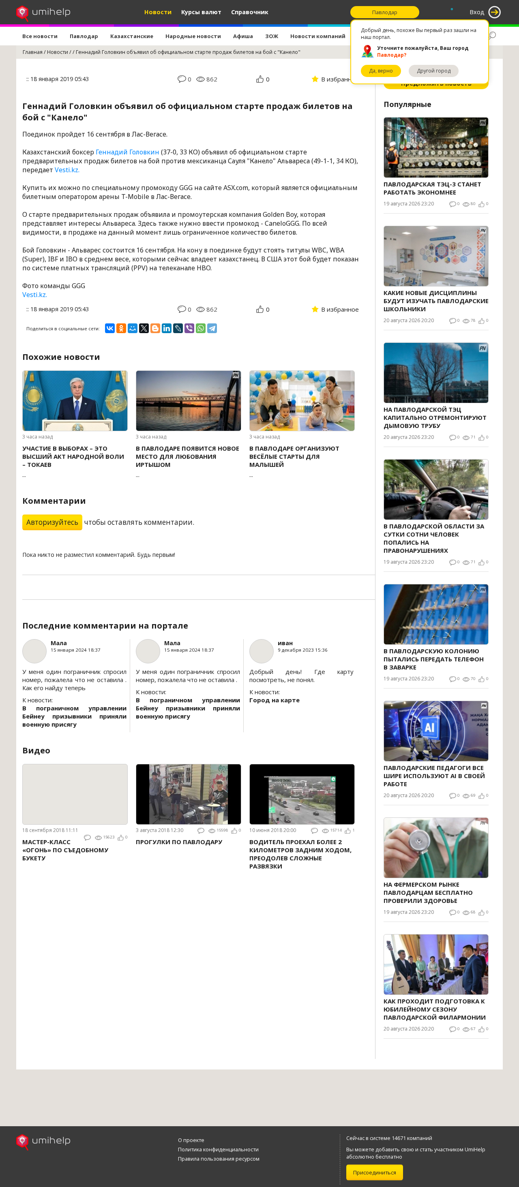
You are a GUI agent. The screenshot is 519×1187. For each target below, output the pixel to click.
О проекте (191, 1140)
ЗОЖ (271, 36)
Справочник (249, 12)
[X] (144, 328)
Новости (158, 12)
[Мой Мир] (132, 328)
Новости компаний (317, 36)
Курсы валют (201, 12)
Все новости (40, 36)
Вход (477, 12)
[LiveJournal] (178, 328)
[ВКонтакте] (110, 328)
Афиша (243, 36)
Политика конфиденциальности (218, 1149)
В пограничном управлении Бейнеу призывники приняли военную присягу (74, 716)
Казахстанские (131, 36)
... (73, 461)
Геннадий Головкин (127, 152)
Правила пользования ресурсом (219, 1158)
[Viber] (189, 328)
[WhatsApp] (201, 328)
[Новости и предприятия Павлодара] (43, 12)
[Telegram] (212, 328)
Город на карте (274, 700)
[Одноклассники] (121, 328)
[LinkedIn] (167, 328)
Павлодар (84, 36)
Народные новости (193, 36)
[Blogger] (155, 328)
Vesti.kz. (67, 169)
